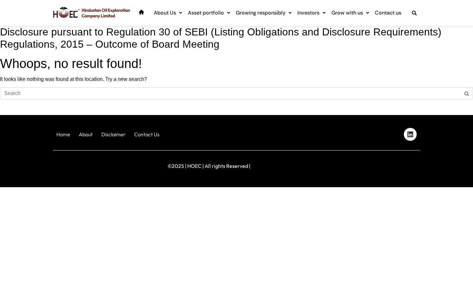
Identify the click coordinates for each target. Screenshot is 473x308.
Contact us (388, 12)
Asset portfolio (206, 12)
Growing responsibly (260, 12)
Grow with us (347, 12)
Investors (308, 12)
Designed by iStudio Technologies (392, 164)
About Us (165, 12)
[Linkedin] (410, 134)
